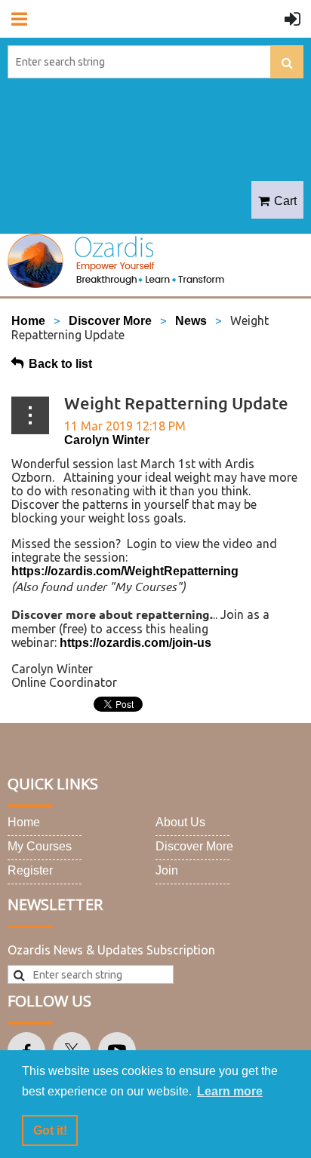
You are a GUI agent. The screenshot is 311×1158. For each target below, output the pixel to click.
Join (167, 870)
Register (30, 870)
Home (28, 320)
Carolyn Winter (106, 439)
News (191, 320)
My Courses (40, 846)
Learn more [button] (230, 1091)
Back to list (60, 363)
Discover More (110, 320)
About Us (180, 822)
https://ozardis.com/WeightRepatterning (125, 571)
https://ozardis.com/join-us (135, 642)
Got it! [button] (50, 1130)
